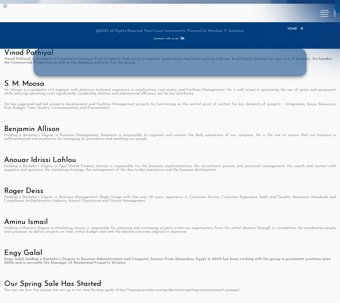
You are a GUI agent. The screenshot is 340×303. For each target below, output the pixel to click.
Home (292, 28)
